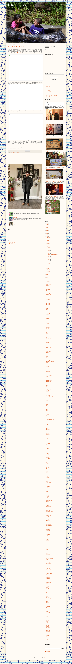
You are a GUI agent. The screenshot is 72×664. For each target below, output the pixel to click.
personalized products (49, 525)
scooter (47, 579)
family (47, 387)
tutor (46, 615)
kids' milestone (48, 467)
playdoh (47, 538)
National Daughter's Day (49, 498)
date (46, 365)
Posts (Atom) (14, 156)
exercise (47, 385)
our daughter (48, 510)
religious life (48, 554)
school (47, 565)
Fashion (47, 89)
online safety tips (48, 506)
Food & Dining (48, 90)
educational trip (48, 381)
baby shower (48, 303)
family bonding (48, 389)
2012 (47, 275)
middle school (48, 486)
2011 (47, 277)
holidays (47, 440)
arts (46, 298)
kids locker (47, 464)
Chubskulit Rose (12, 242)
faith (46, 386)
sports (47, 593)
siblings (47, 587)
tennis (47, 603)
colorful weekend (48, 351)
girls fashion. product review (50, 419)
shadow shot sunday (49, 582)
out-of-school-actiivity (49, 511)
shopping (47, 584)
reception (47, 550)
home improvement (49, 442)
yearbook (47, 635)
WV (46, 634)
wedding (47, 629)
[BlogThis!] (26, 151)
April (48, 268)
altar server (47, 290)
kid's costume (48, 458)
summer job (47, 596)
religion (47, 553)
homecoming (48, 443)
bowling (47, 325)
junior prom (47, 453)
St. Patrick (47, 594)
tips (46, 605)
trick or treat (48, 612)
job (46, 452)
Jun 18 (49, 253)
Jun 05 (49, 262)
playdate (47, 536)
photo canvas (48, 527)
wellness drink (48, 630)
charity (47, 339)
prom (46, 544)
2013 (47, 274)
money (47, 487)
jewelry (47, 450)
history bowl (48, 437)
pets (46, 526)
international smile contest (54, 196)
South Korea (48, 591)
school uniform (48, 578)
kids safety (47, 466)
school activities (48, 567)
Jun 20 (49, 250)
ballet (47, 307)
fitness (47, 400)
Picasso (47, 531)
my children (47, 493)
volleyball (47, 626)
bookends (47, 323)
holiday (47, 439)
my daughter (48, 495)
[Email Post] (24, 150)
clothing (47, 346)
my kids (47, 497)
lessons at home (48, 474)
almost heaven (48, 289)
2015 (47, 234)
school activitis (48, 568)
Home (25, 155)
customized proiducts (49, 360)
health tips (47, 433)
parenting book (48, 519)
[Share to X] (27, 151)
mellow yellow (48, 483)
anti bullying (48, 295)
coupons (47, 356)
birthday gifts (48, 313)
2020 (47, 227)
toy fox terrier (48, 606)
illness (47, 444)
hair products (48, 429)
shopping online (48, 586)
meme (47, 485)
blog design (47, 318)
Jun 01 (49, 265)
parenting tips (48, 520)
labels (47, 468)
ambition (47, 291)
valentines (47, 620)
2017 (47, 231)
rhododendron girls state (49, 558)
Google (47, 421)
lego (46, 473)
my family (47, 496)
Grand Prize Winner (49, 120)
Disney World (48, 371)
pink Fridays (48, 533)
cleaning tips (48, 344)
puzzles (47, 546)
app (46, 296)
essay (46, 382)
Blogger (44, 657)
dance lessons (48, 363)
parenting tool (48, 521)
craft (46, 357)
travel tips (47, 610)
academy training (48, 284)
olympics (47, 505)
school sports (48, 577)
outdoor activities (48, 514)
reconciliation (48, 552)
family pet (47, 390)
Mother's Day (48, 488)
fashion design (48, 395)
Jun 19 (49, 251)
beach (47, 308)
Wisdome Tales (48, 631)
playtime (47, 539)
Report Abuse (47, 651)
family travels (48, 392)
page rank (47, 516)
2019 (47, 229)
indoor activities (48, 445)
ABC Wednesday (48, 283)
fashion (47, 394)
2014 (47, 236)
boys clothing (48, 327)
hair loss (47, 428)
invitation (47, 449)
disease (47, 370)
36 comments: (21, 150)
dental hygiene (48, 367)
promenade (47, 545)
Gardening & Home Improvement (51, 91)
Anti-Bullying (48, 151)
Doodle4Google (59, 167)
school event (48, 570)
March (48, 269)
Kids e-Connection (17, 5)
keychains (47, 457)
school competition (49, 569)
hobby (47, 438)
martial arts (47, 478)
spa (46, 592)
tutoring (47, 616)
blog (46, 317)
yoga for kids (48, 637)
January (48, 272)
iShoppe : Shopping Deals (50, 96)
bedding (47, 309)
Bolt (14, 212)
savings (47, 564)
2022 (47, 224)
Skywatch (47, 588)
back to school (48, 304)
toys (46, 607)
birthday (47, 312)
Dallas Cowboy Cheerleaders (50, 361)
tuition (47, 613)
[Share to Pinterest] (29, 151)
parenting (47, 517)
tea (46, 599)
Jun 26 (49, 247)
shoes (46, 583)
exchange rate (48, 384)
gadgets (47, 409)
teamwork (47, 602)
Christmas (47, 342)
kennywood (47, 456)
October (48, 240)
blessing (47, 315)
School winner (48, 135)
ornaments (47, 507)
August (48, 243)
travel (47, 608)
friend (47, 404)
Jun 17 (49, 256)
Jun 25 (49, 248)
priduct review (48, 541)
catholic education (48, 338)
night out (47, 502)
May (48, 266)
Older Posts (40, 155)
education (47, 378)
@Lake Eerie (48, 281)
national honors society (49, 500)
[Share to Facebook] (28, 151)
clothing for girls (48, 347)
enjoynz (38, 657)
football (47, 403)
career (47, 334)
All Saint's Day (48, 288)
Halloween (47, 430)
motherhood (47, 490)
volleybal (47, 625)
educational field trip (49, 380)
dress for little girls (49, 375)
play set (47, 535)
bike (46, 310)
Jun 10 (49, 257)
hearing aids (47, 434)
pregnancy (47, 540)
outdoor (47, 512)
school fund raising (49, 573)
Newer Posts (10, 155)
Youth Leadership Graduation (13, 160)
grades (47, 423)
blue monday (48, 320)
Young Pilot (47, 639)
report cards (47, 555)
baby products (48, 301)
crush (46, 358)
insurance (47, 447)
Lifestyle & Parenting (49, 92)
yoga (46, 636)
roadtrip (47, 559)
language (47, 469)
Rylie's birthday (48, 563)
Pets (46, 87)
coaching (47, 348)
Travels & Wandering (49, 94)
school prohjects (48, 575)
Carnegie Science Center (49, 336)
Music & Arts (48, 86)
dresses (47, 376)
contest (47, 353)
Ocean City (47, 503)
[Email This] (25, 151)
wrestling (47, 632)
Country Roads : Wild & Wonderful (51, 95)
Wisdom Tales (19, 52)
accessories (47, 285)
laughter (47, 471)
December (48, 237)
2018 (47, 230)
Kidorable (47, 461)
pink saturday (48, 534)
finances (47, 397)
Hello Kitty (47, 435)
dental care (47, 366)
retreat (47, 557)
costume (47, 354)
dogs (46, 372)
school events (48, 572)
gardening (47, 411)
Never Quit (15, 217)
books (11, 152)
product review (14, 152)
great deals (47, 425)
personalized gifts (48, 524)
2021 (47, 226)
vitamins (47, 623)
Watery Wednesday (49, 627)
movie (47, 491)
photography (48, 529)
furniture (47, 406)
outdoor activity (48, 515)
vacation (47, 618)
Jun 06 (49, 260)
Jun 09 (49, 259)
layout (47, 472)
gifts (46, 416)
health (47, 432)
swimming (47, 597)
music (47, 492)
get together (47, 413)
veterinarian (47, 622)
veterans (47, 621)
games (47, 410)
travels (47, 611)
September (48, 241)
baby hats (47, 300)
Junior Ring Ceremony (49, 454)
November (48, 238)
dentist (47, 368)
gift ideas (47, 414)
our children (48, 509)
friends (47, 405)
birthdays (47, 314)
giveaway (47, 420)
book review (48, 322)
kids (46, 462)
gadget (47, 408)
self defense (47, 581)
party (46, 522)
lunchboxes (47, 477)
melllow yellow (48, 482)
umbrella (47, 617)
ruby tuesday (48, 562)
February (48, 271)
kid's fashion (48, 459)
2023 (47, 223)
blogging (47, 319)
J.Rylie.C (11, 243)
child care (47, 341)
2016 (47, 233)
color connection (48, 349)
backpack (47, 305)
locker (47, 476)
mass (46, 480)
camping (47, 333)
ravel (46, 548)
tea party (47, 601)
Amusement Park (48, 294)
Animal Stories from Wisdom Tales (17, 47)
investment (47, 448)
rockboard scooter (48, 560)
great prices (47, 426)
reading (18, 152)
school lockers (48, 574)
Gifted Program (48, 415)
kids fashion (47, 463)
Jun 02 (49, 263)
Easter (47, 377)
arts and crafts (48, 299)
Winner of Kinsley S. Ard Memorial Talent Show (54, 181)
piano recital (48, 530)
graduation (47, 424)
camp (46, 332)
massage (47, 481)
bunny (47, 329)
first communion (48, 399)
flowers (47, 401)
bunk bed (47, 328)
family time (47, 391)
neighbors (47, 501)
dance (47, 362)
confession (47, 352)
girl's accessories (48, 418)
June (48, 246)
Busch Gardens (48, 330)
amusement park (48, 293)
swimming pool (48, 598)
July (47, 244)
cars (46, 337)
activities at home (48, 286)
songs (47, 589)
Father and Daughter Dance (50, 396)
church (47, 343)
